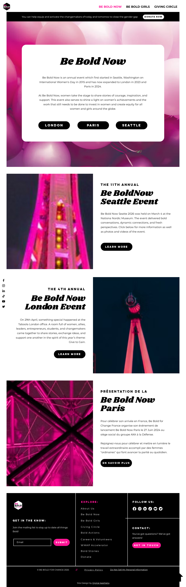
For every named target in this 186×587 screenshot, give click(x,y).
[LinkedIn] (145, 509)
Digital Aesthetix (100, 583)
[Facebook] (134, 509)
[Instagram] (140, 509)
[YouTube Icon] (3, 301)
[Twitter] (160, 509)
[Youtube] (155, 509)
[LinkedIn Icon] (3, 291)
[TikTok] (150, 509)
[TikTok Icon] (3, 296)
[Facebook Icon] (3, 280)
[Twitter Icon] (3, 306)
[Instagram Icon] (3, 285)
